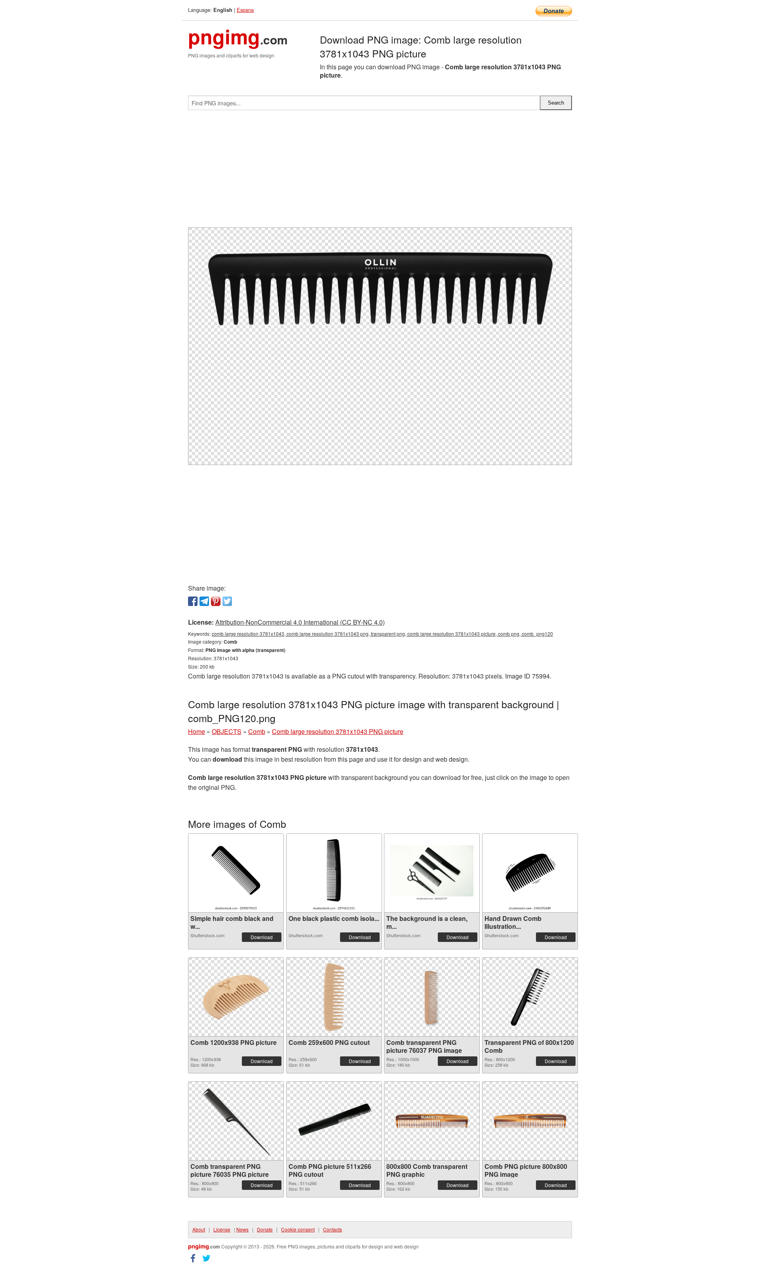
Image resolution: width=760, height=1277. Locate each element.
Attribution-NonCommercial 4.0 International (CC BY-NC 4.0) (300, 622)
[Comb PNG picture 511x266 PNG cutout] (334, 1121)
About (198, 1229)
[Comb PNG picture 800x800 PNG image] (530, 1121)
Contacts (332, 1229)
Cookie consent (298, 1229)
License (221, 1229)
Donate (265, 1229)
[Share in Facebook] (193, 601)
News (242, 1229)
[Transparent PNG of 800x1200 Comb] (530, 997)
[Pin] (215, 601)
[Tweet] (227, 601)
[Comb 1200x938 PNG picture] (236, 997)
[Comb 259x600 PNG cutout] (334, 997)
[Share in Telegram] (204, 601)
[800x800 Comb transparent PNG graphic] (431, 1121)
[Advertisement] (380, 171)
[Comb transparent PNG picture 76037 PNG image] (431, 997)
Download (262, 937)
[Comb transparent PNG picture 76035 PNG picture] (236, 1121)
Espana (245, 9)
